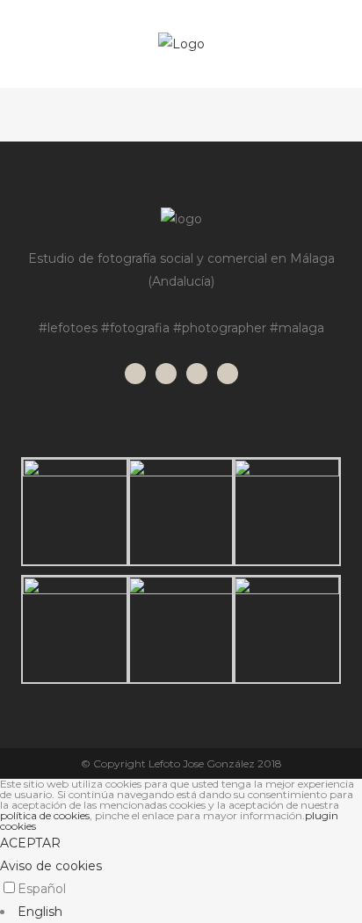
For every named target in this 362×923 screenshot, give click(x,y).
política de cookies (45, 815)
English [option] (40, 911)
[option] (181, 911)
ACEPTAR (30, 843)
